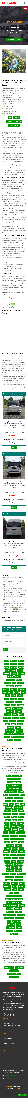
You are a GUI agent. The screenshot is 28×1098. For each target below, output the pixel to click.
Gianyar (14, 673)
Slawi (14, 890)
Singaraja (10, 727)
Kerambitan (9, 686)
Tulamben (15, 737)
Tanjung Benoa (9, 734)
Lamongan (7, 848)
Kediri (6, 839)
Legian (13, 696)
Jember (22, 829)
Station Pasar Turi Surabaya (14, 899)
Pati (20, 867)
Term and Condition (9, 1041)
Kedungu (18, 680)
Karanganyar (20, 833)
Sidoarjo (21, 886)
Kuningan (18, 845)
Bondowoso (18, 807)
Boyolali (7, 811)
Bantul (22, 795)
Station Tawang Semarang (14, 902)
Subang (22, 905)
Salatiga (22, 883)
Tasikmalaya (19, 918)
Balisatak (9, 1086)
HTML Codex (17, 1088)
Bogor (23, 804)
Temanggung (17, 921)
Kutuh (7, 696)
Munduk (6, 705)
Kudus (21, 842)
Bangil (21, 791)
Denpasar (6, 673)
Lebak (21, 848)
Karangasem (10, 680)
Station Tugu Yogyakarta (11, 905)
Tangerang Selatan (9, 915)
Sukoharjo (18, 908)
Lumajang (6, 852)
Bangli (7, 664)
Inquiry (14, 448)
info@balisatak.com (11, 1079)
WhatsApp (23, 1095)
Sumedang (10, 912)
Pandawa (18, 711)
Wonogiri (9, 931)
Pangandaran (19, 864)
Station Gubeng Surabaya (14, 896)
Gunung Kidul (15, 826)
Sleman (21, 890)
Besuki (5, 804)
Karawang (14, 836)
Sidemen (20, 724)
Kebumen (22, 836)
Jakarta (15, 829)
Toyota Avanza (9, 967)
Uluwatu (10, 740)
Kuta (23, 692)
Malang (22, 855)
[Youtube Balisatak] (13, 1014)
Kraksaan (14, 842)
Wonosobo (18, 931)
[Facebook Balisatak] (4, 1014)
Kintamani (13, 689)
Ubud (21, 737)
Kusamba (17, 692)
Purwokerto (18, 880)
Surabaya (18, 912)
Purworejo (6, 883)
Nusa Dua (21, 705)
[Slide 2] (11, 538)
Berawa (21, 664)
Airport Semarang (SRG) (14, 776)
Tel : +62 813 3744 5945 (14, 39)
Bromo (21, 811)
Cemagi (20, 670)
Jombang (12, 833)
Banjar (6, 795)
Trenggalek (11, 924)
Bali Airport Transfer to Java (12, 1025)
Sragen (16, 893)
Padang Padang (17, 708)
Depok (21, 820)
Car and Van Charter (14, 125)
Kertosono (20, 839)
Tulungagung (10, 927)
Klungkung (22, 689)
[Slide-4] (14, 418)
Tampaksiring (10, 730)
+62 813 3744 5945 (11, 1075)
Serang (15, 886)
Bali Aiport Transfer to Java (14, 122)
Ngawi (22, 858)
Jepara (5, 833)
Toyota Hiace (14, 971)
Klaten (7, 842)
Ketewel (5, 689)
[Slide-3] (13, 418)
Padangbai (10, 711)
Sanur (6, 721)
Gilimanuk (21, 673)
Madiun (14, 852)
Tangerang (21, 915)
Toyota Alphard (14, 977)
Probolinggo (21, 874)
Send (5, 650)
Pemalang (19, 871)
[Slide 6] (18, 538)
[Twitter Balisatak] (10, 1014)
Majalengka (14, 855)
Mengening (9, 702)
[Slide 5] (16, 538)
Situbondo (8, 890)
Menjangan (18, 702)
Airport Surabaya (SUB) (14, 779)
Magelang (21, 852)
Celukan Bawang (10, 670)
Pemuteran (7, 718)
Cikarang (21, 814)
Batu (14, 801)
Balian (21, 661)
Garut (6, 823)
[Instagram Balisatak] (7, 1014)
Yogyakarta (14, 934)
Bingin (6, 667)
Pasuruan (14, 867)
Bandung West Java (11, 791)
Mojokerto (7, 858)
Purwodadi (9, 880)
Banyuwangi (18, 798)
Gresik (6, 826)
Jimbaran (17, 677)
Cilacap (7, 817)
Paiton (13, 861)
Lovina (7, 699)
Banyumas (9, 798)
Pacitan (7, 861)
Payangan (7, 715)
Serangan (21, 721)
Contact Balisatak (9, 1043)
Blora (17, 804)
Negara (13, 705)
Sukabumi (10, 908)
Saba (22, 718)
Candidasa (13, 667)
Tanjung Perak (9, 918)
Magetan (6, 855)
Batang (8, 801)
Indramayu (7, 829)
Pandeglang (8, 864)
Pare (7, 867)
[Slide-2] (11, 418)
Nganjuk (15, 858)
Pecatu (15, 715)
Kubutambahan (7, 692)
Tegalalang (19, 734)
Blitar (11, 804)
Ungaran (19, 927)
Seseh (13, 724)
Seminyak (13, 721)
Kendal (13, 839)
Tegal (9, 921)
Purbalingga (9, 877)
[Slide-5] (16, 418)
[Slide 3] (13, 538)
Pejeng (21, 715)
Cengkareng (7, 814)
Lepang (20, 696)
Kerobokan (19, 686)
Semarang (7, 886)
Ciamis (15, 814)
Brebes (14, 811)
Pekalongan (9, 871)
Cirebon (7, 820)
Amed (7, 661)
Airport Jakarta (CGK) (14, 782)
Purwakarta (18, 877)
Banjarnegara (14, 795)
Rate (10, 118)
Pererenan (16, 718)
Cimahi (21, 817)
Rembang (14, 883)
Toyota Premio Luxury (14, 974)
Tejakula (7, 737)
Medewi (21, 699)
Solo (10, 893)
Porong (13, 874)
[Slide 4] (14, 538)
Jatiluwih (10, 677)
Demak (14, 820)
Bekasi (20, 801)
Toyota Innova (19, 967)
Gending (20, 823)
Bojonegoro (9, 807)
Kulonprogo (10, 845)
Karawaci (6, 836)
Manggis (13, 699)
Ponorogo (6, 874)
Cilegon (14, 817)
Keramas (20, 683)
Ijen (22, 826)
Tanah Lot (19, 730)
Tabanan (18, 727)
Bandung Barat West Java (14, 788)
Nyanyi (8, 708)
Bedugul (13, 664)
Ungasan (17, 740)
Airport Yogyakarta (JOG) (14, 785)
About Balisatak (8, 1038)
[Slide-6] (18, 418)
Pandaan (20, 861)
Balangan (14, 661)
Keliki (13, 683)
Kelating (7, 683)
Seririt (7, 724)
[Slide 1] (9, 538)
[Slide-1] (9, 418)
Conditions (17, 118)
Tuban (18, 924)
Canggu (21, 667)
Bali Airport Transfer (10, 1023)
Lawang (15, 848)
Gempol (13, 823)
